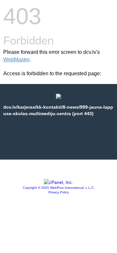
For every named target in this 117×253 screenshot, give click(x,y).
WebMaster (16, 59)
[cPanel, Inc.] (58, 182)
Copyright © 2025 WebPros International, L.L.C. (59, 187)
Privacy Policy (58, 192)
